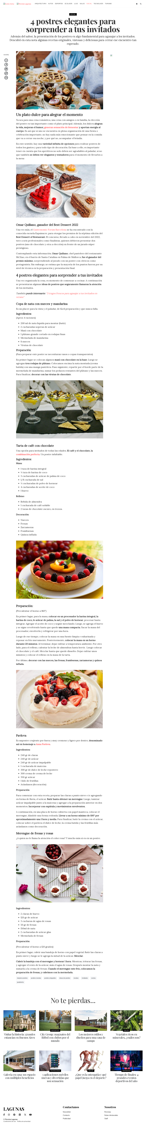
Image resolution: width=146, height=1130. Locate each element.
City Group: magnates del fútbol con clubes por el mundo (55, 1037)
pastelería (20, 982)
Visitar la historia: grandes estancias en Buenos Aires (19, 1035)
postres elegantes (50, 978)
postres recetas (36, 978)
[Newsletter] (137, 4)
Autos (50, 3)
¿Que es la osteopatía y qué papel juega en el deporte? (90, 1076)
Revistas (107, 1112)
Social (89, 3)
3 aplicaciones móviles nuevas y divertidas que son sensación (55, 1078)
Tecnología (98, 3)
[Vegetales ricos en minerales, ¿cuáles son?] (126, 1020)
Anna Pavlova (43, 744)
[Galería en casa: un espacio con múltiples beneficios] (19, 1061)
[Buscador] (141, 4)
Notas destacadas (111, 1115)
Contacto (66, 1115)
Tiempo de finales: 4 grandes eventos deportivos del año (126, 1078)
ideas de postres (64, 978)
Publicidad (66, 1118)
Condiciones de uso (9, 1121)
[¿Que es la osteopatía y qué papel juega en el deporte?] (91, 1061)
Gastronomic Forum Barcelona (50, 229)
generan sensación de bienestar (61, 127)
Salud (82, 3)
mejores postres (22, 978)
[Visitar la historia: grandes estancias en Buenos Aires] (19, 1020)
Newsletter (67, 1112)
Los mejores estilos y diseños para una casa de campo (90, 1037)
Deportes (59, 3)
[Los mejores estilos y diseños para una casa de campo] (91, 1020)
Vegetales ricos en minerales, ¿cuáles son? (126, 1035)
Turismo (108, 3)
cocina (93, 978)
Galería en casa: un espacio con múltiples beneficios (19, 1076)
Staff (106, 1118)
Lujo (76, 3)
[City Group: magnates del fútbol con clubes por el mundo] (55, 1020)
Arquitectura (40, 3)
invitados (85, 978)
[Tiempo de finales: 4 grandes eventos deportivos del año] (126, 1061)
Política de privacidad (23, 1121)
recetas (76, 978)
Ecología (68, 3)
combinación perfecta (28, 454)
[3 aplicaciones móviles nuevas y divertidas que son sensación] (55, 1061)
